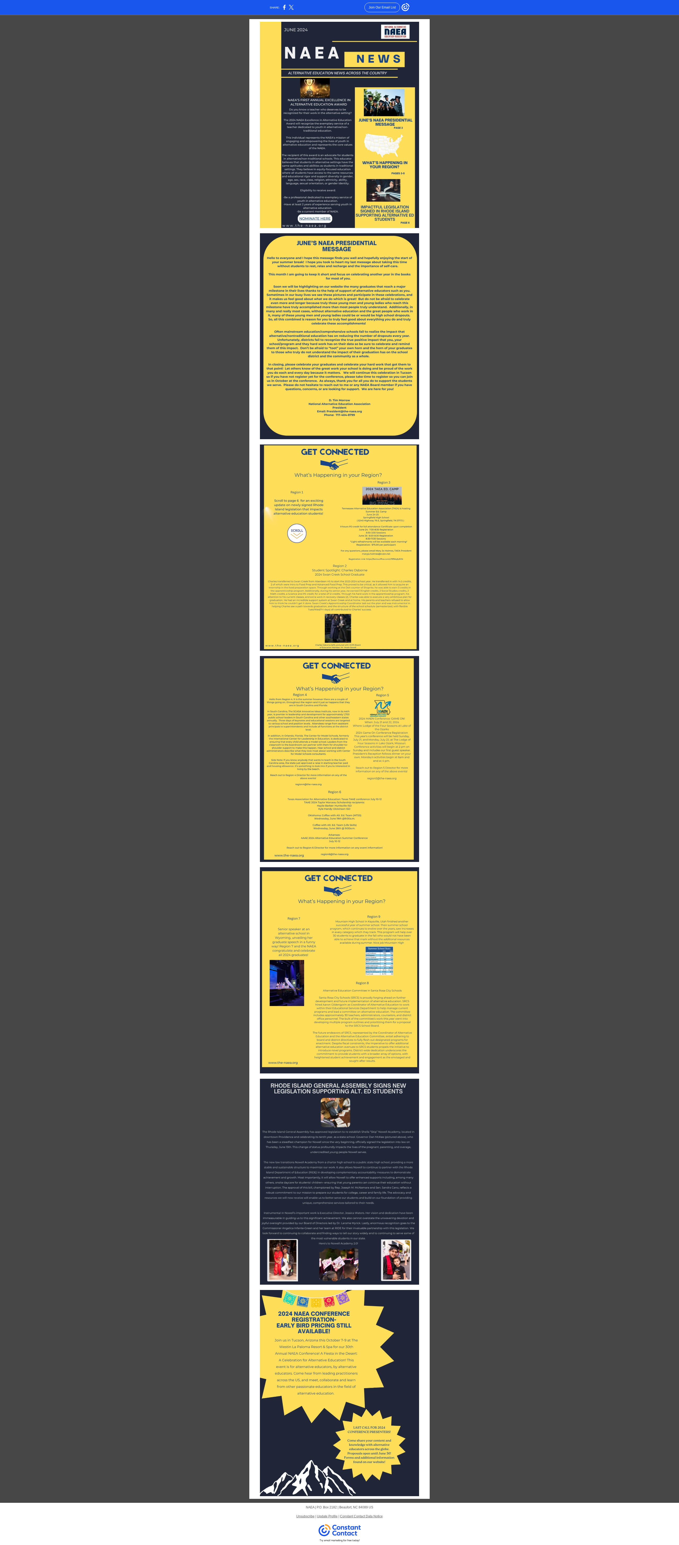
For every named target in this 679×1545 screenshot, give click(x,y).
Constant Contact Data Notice (361, 1516)
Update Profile (327, 1516)
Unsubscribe (305, 1516)
